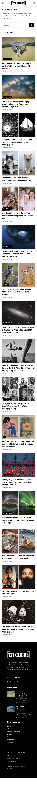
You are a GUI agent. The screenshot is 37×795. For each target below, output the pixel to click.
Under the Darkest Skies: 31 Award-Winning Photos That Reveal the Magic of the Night (18, 520)
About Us (9, 752)
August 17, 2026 (7, 449)
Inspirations (7, 59)
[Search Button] (34, 3)
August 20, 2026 (7, 373)
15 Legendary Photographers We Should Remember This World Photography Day (15, 406)
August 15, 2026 (7, 634)
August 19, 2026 (7, 411)
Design (9, 734)
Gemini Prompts (11, 762)
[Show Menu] (2, 3)
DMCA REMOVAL (20, 752)
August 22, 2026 (7, 183)
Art (4, 437)
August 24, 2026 (7, 71)
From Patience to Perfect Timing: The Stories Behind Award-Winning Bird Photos (17, 66)
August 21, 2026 (7, 297)
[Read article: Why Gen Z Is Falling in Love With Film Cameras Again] (18, 577)
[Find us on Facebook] (7, 682)
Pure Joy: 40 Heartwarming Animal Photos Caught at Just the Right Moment (16, 291)
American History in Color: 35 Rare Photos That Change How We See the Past (17, 215)
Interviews (10, 739)
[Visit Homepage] (18, 3)
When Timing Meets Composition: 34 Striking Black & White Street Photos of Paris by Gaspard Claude (18, 368)
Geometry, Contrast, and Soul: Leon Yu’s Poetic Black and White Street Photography (17, 142)
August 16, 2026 (7, 561)
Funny (9, 737)
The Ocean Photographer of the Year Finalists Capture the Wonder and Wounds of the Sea (17, 253)
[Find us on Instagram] (14, 682)
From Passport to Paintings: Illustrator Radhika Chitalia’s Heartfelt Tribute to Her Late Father (18, 444)
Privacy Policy (11, 755)
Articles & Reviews (13, 731)
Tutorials (10, 742)
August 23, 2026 (7, 147)
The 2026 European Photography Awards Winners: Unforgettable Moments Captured (15, 104)
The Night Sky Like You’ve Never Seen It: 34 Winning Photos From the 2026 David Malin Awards (18, 330)
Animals (5, 173)
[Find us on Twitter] (11, 681)
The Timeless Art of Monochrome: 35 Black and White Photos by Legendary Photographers (18, 629)
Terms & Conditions (12, 758)
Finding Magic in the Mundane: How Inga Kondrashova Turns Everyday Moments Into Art (17, 482)
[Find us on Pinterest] (18, 682)
